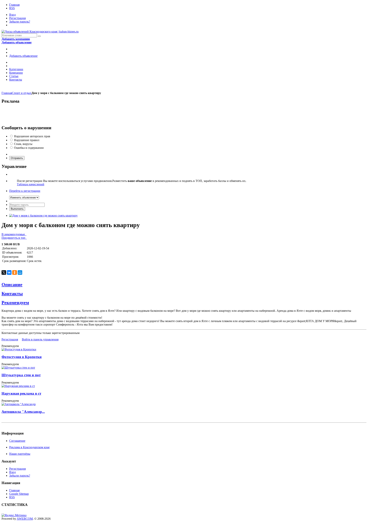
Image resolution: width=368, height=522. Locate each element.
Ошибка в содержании (29, 147)
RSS (12, 8)
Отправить (17, 158)
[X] (4, 272)
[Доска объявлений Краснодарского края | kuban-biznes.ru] (40, 31)
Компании (16, 72)
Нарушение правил (26, 140)
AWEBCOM (25, 518)
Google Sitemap (19, 493)
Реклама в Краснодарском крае (29, 447)
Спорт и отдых (21, 93)
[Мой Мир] (20, 272)
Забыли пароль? (19, 21)
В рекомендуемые (14, 234)
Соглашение (17, 440)
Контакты (15, 79)
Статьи (13, 76)
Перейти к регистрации (24, 190)
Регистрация (17, 18)
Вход (12, 14)
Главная (14, 4)
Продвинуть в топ (14, 237)
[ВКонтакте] (9, 272)
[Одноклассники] (14, 272)
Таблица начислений (30, 184)
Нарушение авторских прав (32, 136)
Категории (16, 69)
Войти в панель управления (40, 339)
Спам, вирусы (23, 144)
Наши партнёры (19, 453)
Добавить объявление (23, 55)
